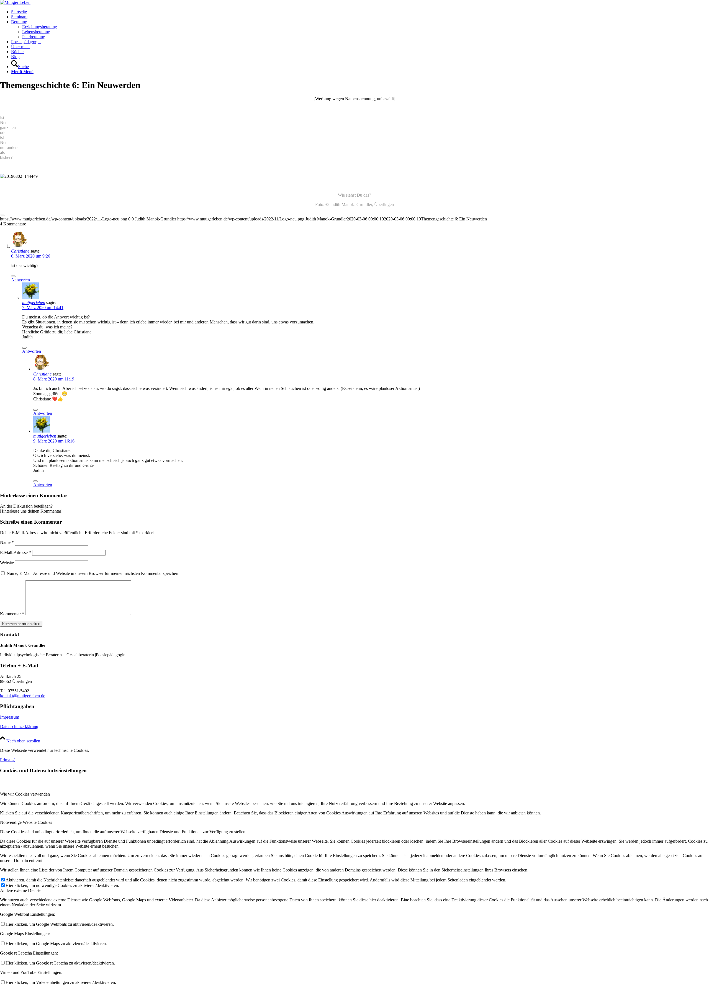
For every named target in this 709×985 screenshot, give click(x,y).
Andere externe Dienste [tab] (20, 890)
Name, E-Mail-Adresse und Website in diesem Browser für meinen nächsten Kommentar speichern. (94, 573)
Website (7, 562)
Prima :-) (7, 759)
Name (7, 542)
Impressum (9, 717)
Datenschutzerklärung (19, 726)
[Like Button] (2, 215)
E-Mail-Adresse (15, 552)
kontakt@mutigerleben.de (22, 695)
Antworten (20, 279)
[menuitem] (360, 11)
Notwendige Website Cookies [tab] (26, 822)
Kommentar (12, 613)
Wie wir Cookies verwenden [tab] (25, 794)
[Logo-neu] (15, 2)
